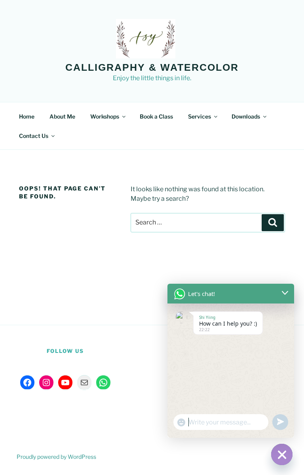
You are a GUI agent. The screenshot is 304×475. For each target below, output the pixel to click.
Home (26, 116)
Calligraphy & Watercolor (152, 67)
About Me (62, 116)
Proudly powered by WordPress (56, 456)
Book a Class (156, 116)
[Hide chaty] (282, 454)
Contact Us (33, 135)
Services (199, 116)
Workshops (104, 116)
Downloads (246, 116)
